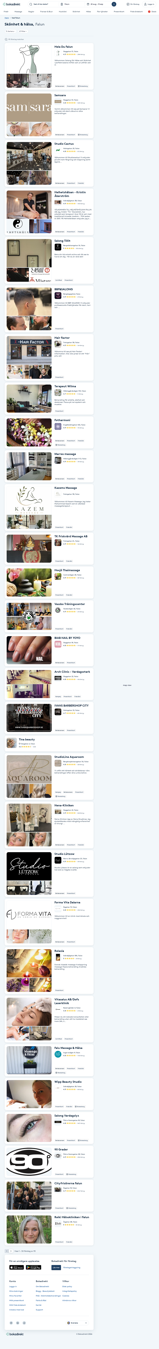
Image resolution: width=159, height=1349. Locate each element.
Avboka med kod (16, 1310)
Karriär (39, 1305)
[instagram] (11, 1323)
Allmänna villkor (69, 1300)
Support (39, 1310)
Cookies (65, 1296)
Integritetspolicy (69, 1291)
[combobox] (43, 4)
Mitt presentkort (16, 1300)
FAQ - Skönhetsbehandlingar (48, 1296)
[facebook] (24, 1323)
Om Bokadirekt (42, 1286)
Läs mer (56, 1267)
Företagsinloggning (71, 1267)
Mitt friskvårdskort (17, 1305)
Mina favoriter (15, 1296)
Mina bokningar (16, 1291)
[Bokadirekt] (11, 4)
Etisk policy (67, 1286)
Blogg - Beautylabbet (45, 1291)
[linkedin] (18, 1323)
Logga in (13, 1286)
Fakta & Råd (41, 1300)
